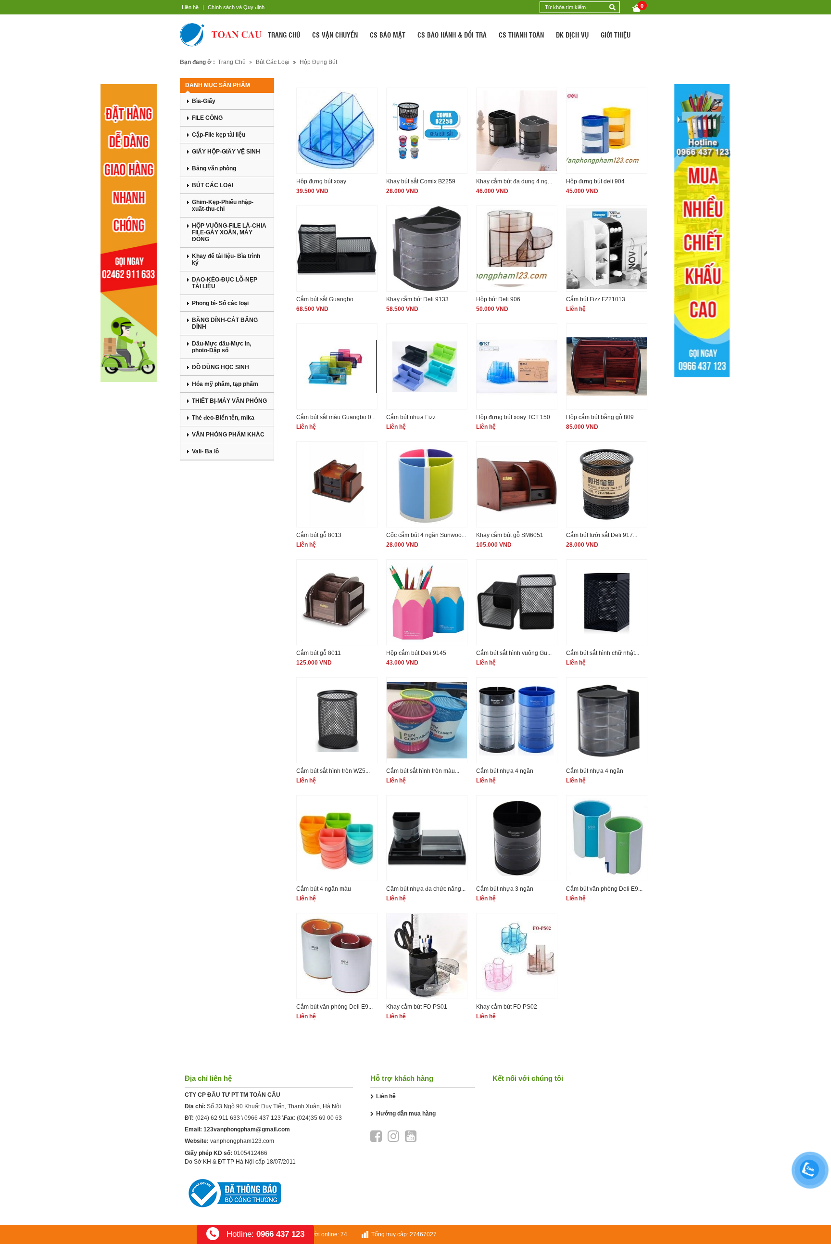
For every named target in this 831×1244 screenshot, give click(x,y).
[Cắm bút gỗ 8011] (337, 602)
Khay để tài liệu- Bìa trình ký (226, 259)
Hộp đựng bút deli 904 (595, 181)
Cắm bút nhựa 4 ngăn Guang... (504, 772)
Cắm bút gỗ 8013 (318, 535)
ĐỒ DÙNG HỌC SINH (220, 367)
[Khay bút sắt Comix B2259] (427, 130)
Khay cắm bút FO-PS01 (416, 1006)
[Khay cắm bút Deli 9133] (427, 248)
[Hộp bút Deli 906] (517, 248)
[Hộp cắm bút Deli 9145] (427, 602)
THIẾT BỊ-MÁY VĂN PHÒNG (229, 401)
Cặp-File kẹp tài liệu (218, 134)
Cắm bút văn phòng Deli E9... (604, 888)
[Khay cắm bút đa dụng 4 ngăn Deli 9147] (517, 130)
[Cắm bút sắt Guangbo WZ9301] (337, 248)
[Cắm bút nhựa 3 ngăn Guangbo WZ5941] (517, 838)
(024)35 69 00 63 (319, 1118)
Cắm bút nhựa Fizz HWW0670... (411, 418)
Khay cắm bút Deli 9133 (417, 299)
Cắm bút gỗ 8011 (318, 653)
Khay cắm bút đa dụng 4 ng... (514, 181)
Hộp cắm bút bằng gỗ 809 (600, 417)
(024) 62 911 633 (217, 1118)
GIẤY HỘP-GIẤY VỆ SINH (226, 151)
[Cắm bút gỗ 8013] (337, 484)
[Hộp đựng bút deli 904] (607, 130)
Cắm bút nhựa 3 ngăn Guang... (504, 889)
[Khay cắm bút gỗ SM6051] (517, 484)
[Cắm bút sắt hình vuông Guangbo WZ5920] (517, 602)
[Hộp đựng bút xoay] (337, 130)
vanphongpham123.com (242, 1141)
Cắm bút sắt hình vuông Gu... (514, 653)
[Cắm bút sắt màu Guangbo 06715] (337, 366)
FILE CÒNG (207, 118)
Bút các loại (273, 62)
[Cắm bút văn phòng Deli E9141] (607, 838)
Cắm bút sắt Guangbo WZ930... (324, 300)
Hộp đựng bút (318, 62)
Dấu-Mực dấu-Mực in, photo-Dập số (221, 347)
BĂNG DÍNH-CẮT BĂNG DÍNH (225, 323)
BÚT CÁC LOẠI (212, 185)
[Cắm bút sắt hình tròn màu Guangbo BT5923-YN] (427, 720)
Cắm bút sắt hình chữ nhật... (602, 653)
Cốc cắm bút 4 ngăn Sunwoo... (426, 535)
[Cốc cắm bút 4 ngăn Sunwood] (427, 484)
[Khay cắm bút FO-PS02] (517, 956)
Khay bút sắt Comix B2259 (420, 181)
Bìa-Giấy (203, 101)
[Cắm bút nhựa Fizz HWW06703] (427, 366)
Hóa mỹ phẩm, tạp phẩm (225, 384)
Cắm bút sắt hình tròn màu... (422, 771)
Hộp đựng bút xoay (321, 181)
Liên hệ (190, 7)
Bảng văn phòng (214, 168)
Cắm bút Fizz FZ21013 (595, 299)
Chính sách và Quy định (236, 7)
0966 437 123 (262, 1118)
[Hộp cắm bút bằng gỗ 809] (607, 366)
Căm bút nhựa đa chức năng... (426, 888)
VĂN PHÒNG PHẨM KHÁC (228, 434)
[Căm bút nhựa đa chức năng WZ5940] (427, 838)
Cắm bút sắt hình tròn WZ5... (333, 771)
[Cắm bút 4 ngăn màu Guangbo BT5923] (337, 838)
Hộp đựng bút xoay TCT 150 (513, 417)
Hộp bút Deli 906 (498, 299)
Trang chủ (232, 62)
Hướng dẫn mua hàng (406, 1113)
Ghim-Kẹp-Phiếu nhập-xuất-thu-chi (222, 205)
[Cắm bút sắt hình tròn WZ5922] (337, 720)
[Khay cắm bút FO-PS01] (427, 956)
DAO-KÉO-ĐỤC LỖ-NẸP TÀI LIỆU (224, 283)
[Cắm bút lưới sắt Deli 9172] (607, 484)
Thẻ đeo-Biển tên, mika (223, 417)
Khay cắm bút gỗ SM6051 (509, 535)
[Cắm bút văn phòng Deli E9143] (337, 956)
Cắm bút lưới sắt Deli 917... (601, 535)
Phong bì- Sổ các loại (220, 303)
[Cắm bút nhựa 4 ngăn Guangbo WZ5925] (517, 720)
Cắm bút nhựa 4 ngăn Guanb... (594, 772)
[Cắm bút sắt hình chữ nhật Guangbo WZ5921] (607, 602)
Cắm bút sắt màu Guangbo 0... (336, 417)
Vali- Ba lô (205, 451)
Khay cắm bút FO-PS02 (506, 1006)
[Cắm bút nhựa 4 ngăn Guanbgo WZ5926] (607, 720)
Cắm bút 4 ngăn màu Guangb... (323, 889)
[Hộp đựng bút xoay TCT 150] (517, 366)
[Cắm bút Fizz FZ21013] (607, 248)
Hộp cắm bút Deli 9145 (416, 653)
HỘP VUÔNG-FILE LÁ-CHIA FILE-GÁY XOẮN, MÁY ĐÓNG (229, 232)
